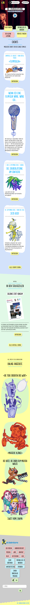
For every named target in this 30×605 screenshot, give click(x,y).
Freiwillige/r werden (22, 28)
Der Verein (9, 548)
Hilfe (7, 556)
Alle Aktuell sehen (15, 345)
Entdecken (15, 81)
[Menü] (3, 2)
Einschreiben (25, 2)
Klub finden (8, 27)
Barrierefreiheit (19, 548)
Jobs (14, 552)
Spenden (20, 567)
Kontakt (21, 552)
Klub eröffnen (9, 561)
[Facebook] (13, 580)
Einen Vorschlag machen (15, 573)
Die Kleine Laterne (8, 35)
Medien (8, 552)
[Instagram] (16, 580)
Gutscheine (15, 556)
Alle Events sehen (15, 267)
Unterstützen (10, 567)
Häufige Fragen (21, 34)
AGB (23, 556)
